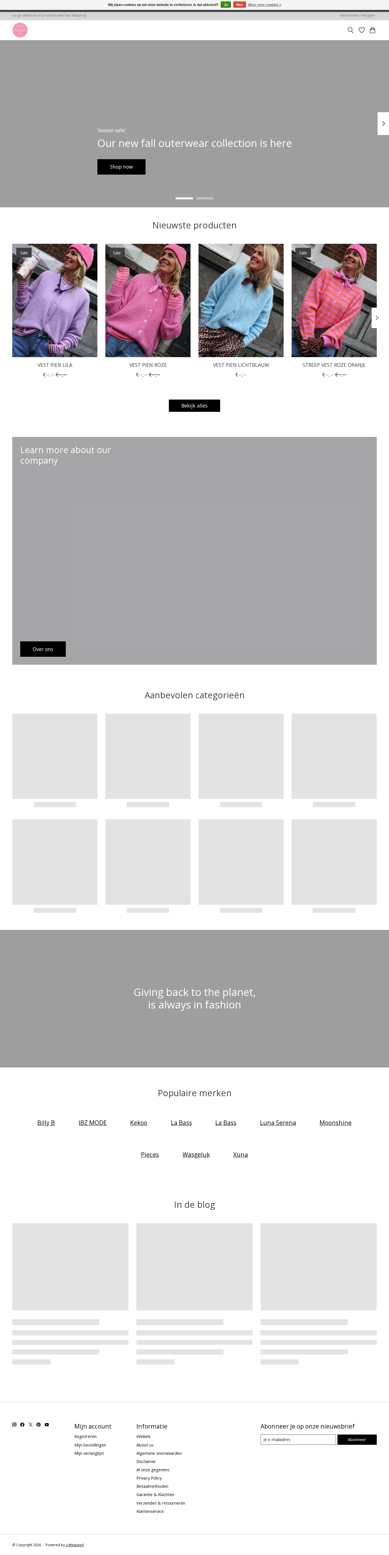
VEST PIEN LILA (55, 364)
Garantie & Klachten (155, 1494)
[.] (20, 30)
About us (144, 1445)
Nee (239, 5)
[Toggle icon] (351, 30)
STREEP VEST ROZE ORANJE (334, 364)
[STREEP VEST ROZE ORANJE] (334, 300)
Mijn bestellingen (90, 1445)
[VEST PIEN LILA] (54, 300)
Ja (226, 5)
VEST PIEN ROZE (148, 364)
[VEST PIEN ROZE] (148, 300)
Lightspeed (75, 1544)
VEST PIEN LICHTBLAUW (241, 364)
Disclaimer (146, 1461)
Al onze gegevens (152, 1469)
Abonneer (357, 1439)
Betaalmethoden (152, 1486)
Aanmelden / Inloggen (357, 15)
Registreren (85, 1436)
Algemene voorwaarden (159, 1453)
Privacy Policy (149, 1478)
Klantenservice (150, 1511)
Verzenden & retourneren (160, 1503)
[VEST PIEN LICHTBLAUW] (241, 300)
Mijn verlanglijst (89, 1453)
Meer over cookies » (264, 5)
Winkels (143, 1436)
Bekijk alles (194, 405)
